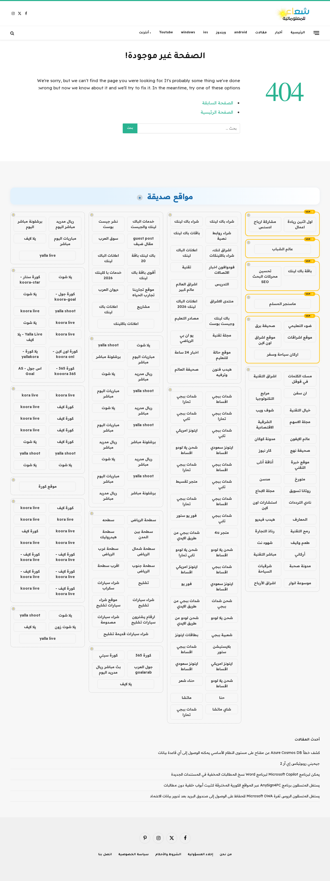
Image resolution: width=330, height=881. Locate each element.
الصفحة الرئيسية (217, 112)
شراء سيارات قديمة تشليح (125, 633)
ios (205, 33)
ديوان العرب (108, 289)
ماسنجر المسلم (282, 303)
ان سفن (300, 393)
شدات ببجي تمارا (186, 399)
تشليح (143, 582)
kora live (30, 395)
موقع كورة (47, 486)
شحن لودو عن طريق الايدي (187, 620)
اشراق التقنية (264, 376)
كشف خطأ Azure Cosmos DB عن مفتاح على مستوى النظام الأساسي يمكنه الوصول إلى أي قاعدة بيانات (239, 752)
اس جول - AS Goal (30, 371)
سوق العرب (108, 238)
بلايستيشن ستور (222, 649)
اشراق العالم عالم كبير (186, 287)
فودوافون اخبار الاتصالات (222, 270)
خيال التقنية (300, 410)
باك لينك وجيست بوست (221, 321)
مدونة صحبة (300, 566)
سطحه (108, 520)
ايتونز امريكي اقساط (186, 569)
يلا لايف (126, 684)
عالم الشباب (282, 249)
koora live (29, 311)
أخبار (278, 33)
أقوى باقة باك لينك (143, 275)
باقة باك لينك (300, 271)
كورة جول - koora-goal (65, 297)
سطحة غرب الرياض (108, 551)
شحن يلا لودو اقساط (186, 450)
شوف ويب (265, 410)
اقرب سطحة (108, 565)
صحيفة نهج (300, 450)
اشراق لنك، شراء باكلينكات (221, 253)
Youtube (166, 33)
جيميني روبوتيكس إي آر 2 (300, 763)
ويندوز (221, 33)
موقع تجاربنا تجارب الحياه (143, 292)
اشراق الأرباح (265, 583)
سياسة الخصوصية (133, 854)
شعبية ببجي (221, 635)
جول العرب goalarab (143, 670)
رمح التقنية (300, 531)
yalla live (47, 255)
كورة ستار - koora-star (30, 280)
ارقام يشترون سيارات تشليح (143, 619)
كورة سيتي (108, 655)
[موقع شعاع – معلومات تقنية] (293, 13)
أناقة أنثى (265, 462)
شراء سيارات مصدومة (108, 619)
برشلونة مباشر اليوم (30, 224)
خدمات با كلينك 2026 (108, 275)
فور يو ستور (186, 515)
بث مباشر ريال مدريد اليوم (108, 670)
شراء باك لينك (222, 221)
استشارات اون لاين (265, 505)
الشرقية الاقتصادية (265, 424)
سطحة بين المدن (143, 534)
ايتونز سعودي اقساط (221, 450)
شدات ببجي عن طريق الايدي (187, 535)
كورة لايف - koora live (65, 557)
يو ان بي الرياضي (186, 338)
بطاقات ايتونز (186, 635)
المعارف (300, 519)
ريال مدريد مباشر (143, 376)
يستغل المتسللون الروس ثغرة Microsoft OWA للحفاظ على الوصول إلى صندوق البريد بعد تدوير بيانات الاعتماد (235, 796)
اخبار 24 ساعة (187, 352)
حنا (222, 697)
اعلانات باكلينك (125, 323)
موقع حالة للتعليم (222, 355)
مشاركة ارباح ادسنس (265, 224)
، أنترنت (145, 33)
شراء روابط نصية (221, 236)
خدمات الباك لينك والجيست (143, 224)
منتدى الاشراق (222, 301)
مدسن (264, 479)
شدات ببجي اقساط (222, 399)
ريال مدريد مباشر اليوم (65, 224)
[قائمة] (316, 33)
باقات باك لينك (187, 233)
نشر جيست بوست (108, 224)
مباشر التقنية (264, 554)
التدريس (222, 284)
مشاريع (143, 306)
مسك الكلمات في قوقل (300, 379)
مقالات (261, 33)
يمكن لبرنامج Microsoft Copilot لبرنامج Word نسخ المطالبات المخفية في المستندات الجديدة (245, 774)
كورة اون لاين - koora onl (65, 354)
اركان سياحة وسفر (282, 354)
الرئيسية (298, 33)
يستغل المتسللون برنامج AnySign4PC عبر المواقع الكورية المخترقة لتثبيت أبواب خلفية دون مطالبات (242, 785)
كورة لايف (65, 406)
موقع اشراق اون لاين (265, 340)
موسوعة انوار (300, 583)
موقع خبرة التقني (300, 465)
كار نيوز (265, 450)
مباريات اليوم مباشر (143, 359)
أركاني (300, 554)
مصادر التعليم (187, 318)
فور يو (186, 583)
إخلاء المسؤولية (200, 854)
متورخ (300, 479)
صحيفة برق (265, 325)
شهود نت (265, 542)
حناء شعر (186, 680)
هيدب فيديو (265, 519)
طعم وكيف (300, 542)
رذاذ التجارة (265, 531)
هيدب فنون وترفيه (222, 372)
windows (188, 33)
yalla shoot (108, 345)
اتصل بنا (105, 854)
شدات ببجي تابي (186, 416)
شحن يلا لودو (222, 617)
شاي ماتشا (221, 709)
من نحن (226, 854)
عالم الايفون (300, 438)
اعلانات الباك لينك (186, 253)
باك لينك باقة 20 (143, 258)
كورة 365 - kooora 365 (65, 371)
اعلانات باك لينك (108, 309)
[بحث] (12, 33)
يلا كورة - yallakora (30, 354)
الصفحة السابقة (217, 102)
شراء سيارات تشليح (143, 602)
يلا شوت (143, 345)
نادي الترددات (300, 502)
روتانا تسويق (300, 490)
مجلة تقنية (221, 335)
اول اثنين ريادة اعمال (299, 224)
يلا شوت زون (65, 627)
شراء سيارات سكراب (108, 585)
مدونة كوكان (264, 438)
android (240, 33)
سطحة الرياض (143, 520)
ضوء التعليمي (300, 325)
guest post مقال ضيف (143, 241)
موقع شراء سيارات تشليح (108, 602)
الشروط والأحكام (168, 854)
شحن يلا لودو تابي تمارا (186, 552)
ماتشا (187, 697)
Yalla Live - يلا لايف (30, 337)
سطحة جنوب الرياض (143, 568)
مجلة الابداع (265, 490)
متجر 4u (221, 532)
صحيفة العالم (187, 369)
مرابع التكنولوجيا (265, 396)
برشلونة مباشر (108, 356)
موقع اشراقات (299, 337)
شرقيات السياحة (265, 569)
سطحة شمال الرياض (143, 551)
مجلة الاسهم (300, 421)
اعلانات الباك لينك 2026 (186, 304)
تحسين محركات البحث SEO (265, 276)
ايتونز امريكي (186, 430)
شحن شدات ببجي (222, 603)
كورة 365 (143, 655)
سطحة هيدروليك (108, 534)
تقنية (186, 267)
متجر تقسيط (186, 481)
